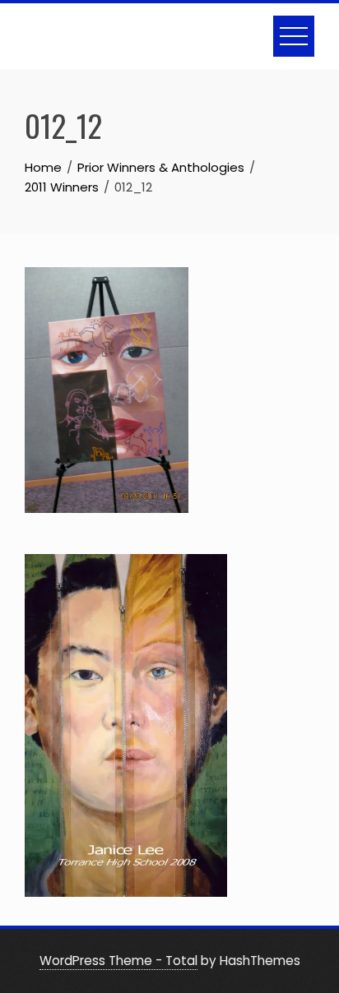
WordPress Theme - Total (118, 960)
